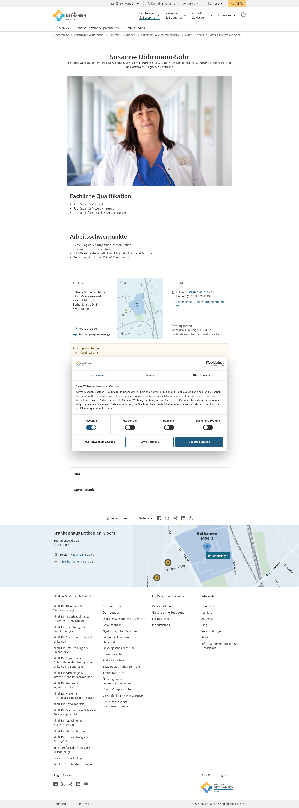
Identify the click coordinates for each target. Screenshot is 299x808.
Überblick (62, 28)
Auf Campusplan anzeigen (95, 334)
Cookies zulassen (199, 441)
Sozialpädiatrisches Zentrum (121, 666)
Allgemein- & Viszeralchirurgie (160, 35)
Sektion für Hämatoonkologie (72, 764)
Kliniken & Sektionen (122, 35)
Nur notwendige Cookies (100, 441)
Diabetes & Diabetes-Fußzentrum (124, 619)
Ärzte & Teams (135, 28)
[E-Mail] (167, 518)
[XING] (176, 518)
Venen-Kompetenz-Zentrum (121, 689)
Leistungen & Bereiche (147, 15)
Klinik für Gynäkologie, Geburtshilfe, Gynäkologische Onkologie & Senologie (72, 662)
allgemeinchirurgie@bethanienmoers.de (200, 304)
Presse (205, 637)
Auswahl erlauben (149, 441)
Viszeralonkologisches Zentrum (123, 696)
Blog (204, 625)
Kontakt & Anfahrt (163, 3)
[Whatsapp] (191, 518)
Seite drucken (120, 518)
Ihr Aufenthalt (161, 625)
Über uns (225, 15)
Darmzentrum (112, 612)
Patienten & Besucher (174, 15)
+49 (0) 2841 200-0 (82, 555)
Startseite (62, 35)
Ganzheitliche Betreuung (168, 612)
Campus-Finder (162, 606)
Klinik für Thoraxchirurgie (70, 731)
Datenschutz (61, 804)
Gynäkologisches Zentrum (120, 631)
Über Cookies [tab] (201, 374)
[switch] (130, 427)
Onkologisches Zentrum (118, 648)
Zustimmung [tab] (97, 374)
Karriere (214, 3)
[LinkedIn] (183, 518)
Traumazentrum (113, 673)
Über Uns (207, 606)
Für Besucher (160, 619)
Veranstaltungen (212, 631)
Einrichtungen (125, 3)
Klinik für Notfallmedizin (68, 704)
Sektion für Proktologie (68, 758)
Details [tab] (149, 374)
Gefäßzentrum (112, 625)
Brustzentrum (112, 606)
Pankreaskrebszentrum (118, 654)
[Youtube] (86, 784)
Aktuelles (189, 3)
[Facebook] (159, 518)
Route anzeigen (88, 329)
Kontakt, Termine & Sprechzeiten (97, 28)
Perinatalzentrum (114, 660)
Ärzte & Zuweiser (198, 15)
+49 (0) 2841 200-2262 (201, 292)
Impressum (85, 804)
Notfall (234, 3)
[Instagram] (63, 784)
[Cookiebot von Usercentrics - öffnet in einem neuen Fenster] (208, 363)
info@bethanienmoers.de (76, 561)
